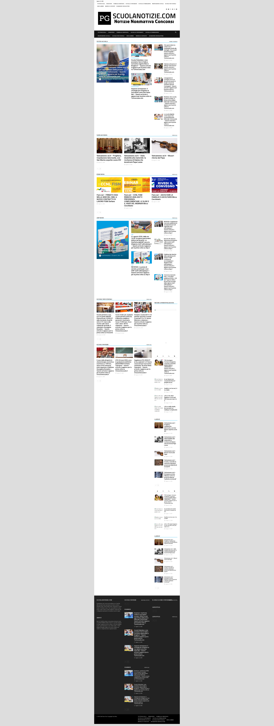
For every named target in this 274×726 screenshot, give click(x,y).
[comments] (169, 356)
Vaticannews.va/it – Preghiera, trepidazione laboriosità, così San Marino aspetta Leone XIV (109, 158)
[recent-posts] (163, 356)
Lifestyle (156, 607)
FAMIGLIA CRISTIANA (118, 3)
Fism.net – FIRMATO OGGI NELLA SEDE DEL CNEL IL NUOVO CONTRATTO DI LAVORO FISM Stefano (107, 198)
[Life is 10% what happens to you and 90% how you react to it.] (159, 395)
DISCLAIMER (100, 6)
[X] (171, 9)
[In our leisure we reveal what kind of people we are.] (159, 379)
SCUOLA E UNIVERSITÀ (131, 3)
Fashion (128, 609)
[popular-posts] (157, 356)
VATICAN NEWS (102, 135)
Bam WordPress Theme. (104, 622)
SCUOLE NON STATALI (170, 3)
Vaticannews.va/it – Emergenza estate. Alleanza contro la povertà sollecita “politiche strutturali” (170, 476)
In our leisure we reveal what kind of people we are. (169, 380)
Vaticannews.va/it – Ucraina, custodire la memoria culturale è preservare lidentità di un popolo (170, 463)
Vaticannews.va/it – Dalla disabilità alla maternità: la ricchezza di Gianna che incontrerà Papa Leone (135, 159)
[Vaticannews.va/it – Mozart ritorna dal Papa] (159, 451)
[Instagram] (175, 9)
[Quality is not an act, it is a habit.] (159, 388)
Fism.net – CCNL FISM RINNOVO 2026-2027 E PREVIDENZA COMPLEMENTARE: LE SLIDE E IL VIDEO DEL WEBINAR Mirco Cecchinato (136, 200)
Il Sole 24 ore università (162, 600)
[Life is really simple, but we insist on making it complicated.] (159, 406)
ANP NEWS (100, 218)
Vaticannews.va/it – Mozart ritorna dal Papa (163, 157)
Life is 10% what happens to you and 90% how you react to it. (170, 398)
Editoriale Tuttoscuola (107, 79)
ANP (100, 241)
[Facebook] (167, 9)
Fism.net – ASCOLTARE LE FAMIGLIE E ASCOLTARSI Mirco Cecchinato (164, 197)
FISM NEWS (109, 3)
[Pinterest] (173, 9)
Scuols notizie (130, 600)
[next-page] (100, 169)
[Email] (176, 9)
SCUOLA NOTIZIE (103, 344)
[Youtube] (169, 9)
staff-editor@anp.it (107, 255)
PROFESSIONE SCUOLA (158, 3)
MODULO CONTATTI (110, 6)
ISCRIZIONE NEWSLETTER (122, 6)
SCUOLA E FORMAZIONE (144, 3)
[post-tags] (174, 356)
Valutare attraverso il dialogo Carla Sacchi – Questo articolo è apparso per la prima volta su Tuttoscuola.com (170, 68)
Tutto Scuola (102, 41)
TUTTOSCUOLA (101, 3)
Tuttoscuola (103, 62)
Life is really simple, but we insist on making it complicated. (170, 408)
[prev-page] (98, 169)
